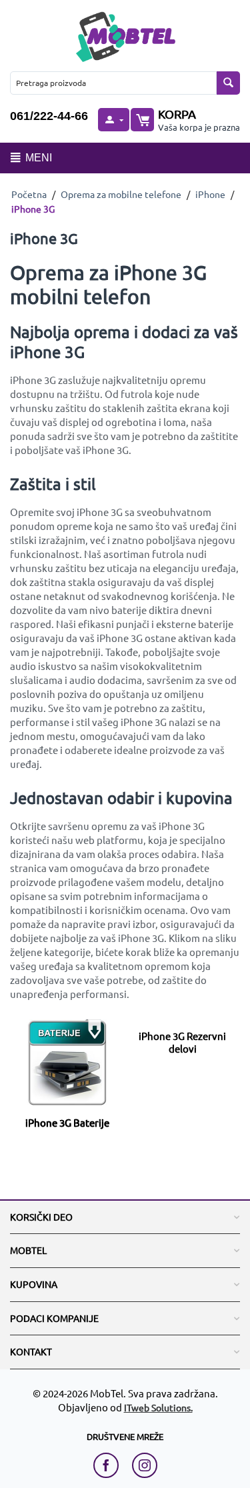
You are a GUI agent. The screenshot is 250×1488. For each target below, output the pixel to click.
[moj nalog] (113, 119)
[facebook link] (109, 1465)
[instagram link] (144, 1465)
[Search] (228, 83)
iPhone (210, 194)
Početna (29, 194)
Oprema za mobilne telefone (121, 194)
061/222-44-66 (49, 116)
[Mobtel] (125, 35)
